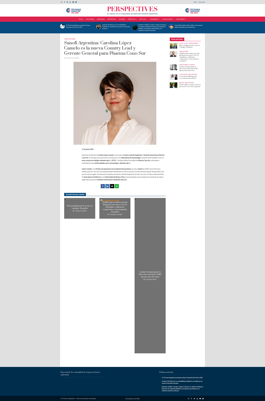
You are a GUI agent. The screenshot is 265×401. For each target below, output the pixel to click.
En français (202, 2)
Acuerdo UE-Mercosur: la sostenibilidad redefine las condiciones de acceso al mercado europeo (116, 26)
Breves (181, 82)
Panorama (101, 19)
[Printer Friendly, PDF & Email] (109, 200)
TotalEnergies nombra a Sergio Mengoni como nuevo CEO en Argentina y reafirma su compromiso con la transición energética (115, 207)
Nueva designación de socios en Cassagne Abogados (79, 207)
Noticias (142, 19)
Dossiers (122, 19)
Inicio (81, 19)
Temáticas (131, 19)
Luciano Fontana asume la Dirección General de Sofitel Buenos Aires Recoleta (150, 274)
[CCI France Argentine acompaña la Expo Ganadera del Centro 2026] (62, 26)
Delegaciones (167, 19)
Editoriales (90, 19)
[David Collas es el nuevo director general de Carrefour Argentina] (173, 85)
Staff (195, 2)
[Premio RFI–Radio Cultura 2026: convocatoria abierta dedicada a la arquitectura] (171, 26)
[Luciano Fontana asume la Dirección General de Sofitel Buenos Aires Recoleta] (173, 67)
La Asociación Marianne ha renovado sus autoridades (188, 77)
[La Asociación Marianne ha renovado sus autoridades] (173, 77)
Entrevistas (111, 19)
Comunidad (154, 19)
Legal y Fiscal (183, 43)
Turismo (192, 64)
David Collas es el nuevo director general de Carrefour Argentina (190, 86)
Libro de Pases (69, 39)
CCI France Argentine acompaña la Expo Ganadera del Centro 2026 (78, 26)
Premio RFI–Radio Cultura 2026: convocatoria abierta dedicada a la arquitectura (188, 26)
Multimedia (180, 19)
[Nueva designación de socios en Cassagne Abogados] (173, 45)
